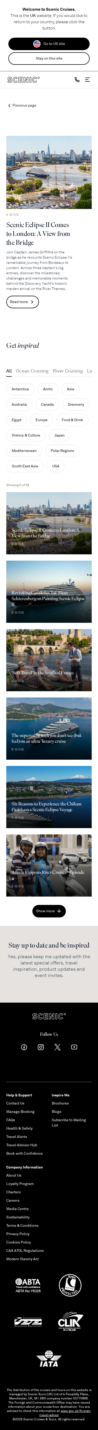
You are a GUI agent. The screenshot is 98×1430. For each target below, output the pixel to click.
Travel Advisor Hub (21, 1145)
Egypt (16, 420)
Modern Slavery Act (22, 1259)
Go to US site (54, 44)
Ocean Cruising (32, 371)
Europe (42, 420)
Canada (47, 404)
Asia (70, 389)
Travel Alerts (16, 1137)
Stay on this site (49, 58)
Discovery (76, 404)
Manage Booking (20, 1111)
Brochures (60, 1103)
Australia (19, 404)
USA (55, 466)
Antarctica (20, 389)
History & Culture (26, 435)
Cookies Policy (18, 1242)
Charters (13, 1192)
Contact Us (15, 1103)
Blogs (56, 1111)
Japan (59, 435)
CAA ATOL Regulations (25, 1250)
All (9, 371)
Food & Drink (72, 420)
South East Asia (25, 466)
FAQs (10, 1120)
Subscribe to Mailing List (69, 1122)
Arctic (48, 389)
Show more (45, 911)
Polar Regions (62, 451)
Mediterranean (24, 451)
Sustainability (18, 1217)
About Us (13, 1175)
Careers (12, 1200)
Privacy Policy (18, 1234)
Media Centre (17, 1209)
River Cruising (68, 371)
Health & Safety (19, 1128)
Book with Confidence (24, 1153)
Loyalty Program (20, 1184)
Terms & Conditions (22, 1225)
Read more (19, 302)
